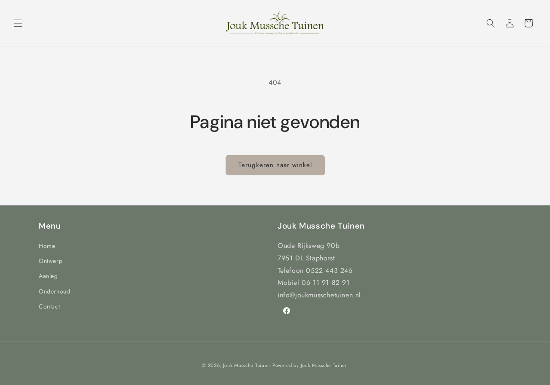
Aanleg (48, 276)
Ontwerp (50, 261)
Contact (49, 306)
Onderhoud (54, 291)
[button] (18, 23)
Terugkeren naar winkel (275, 165)
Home (47, 245)
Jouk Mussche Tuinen (246, 365)
